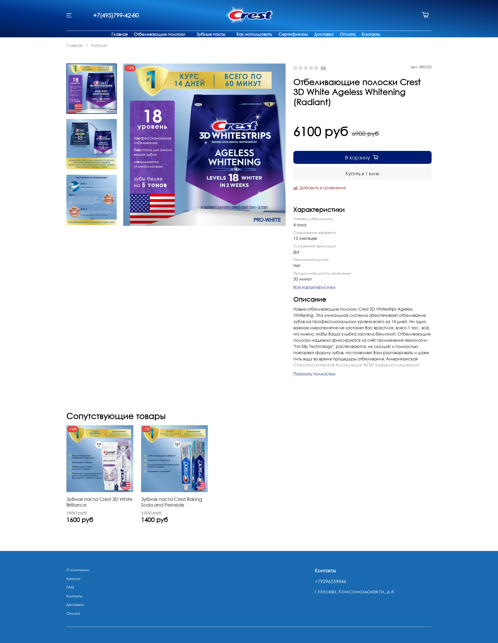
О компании (77, 570)
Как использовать (254, 34)
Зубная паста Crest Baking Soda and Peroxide (171, 502)
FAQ (70, 587)
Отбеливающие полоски (159, 34)
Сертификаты (293, 34)
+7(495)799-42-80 (116, 15)
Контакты (371, 34)
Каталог (100, 45)
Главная (120, 34)
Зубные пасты (210, 34)
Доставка (324, 34)
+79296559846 (330, 581)
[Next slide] (91, 219)
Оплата (348, 34)
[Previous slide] (133, 144)
